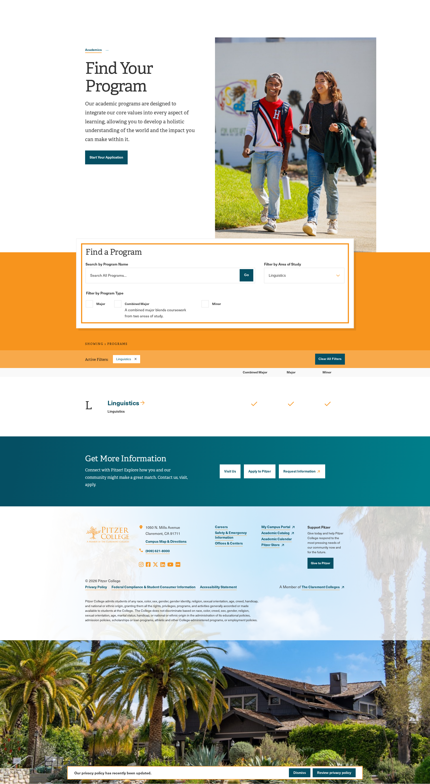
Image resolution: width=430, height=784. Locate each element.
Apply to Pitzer (259, 471)
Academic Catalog (275, 532)
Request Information (299, 471)
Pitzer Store (270, 544)
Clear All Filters (330, 359)
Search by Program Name (107, 263)
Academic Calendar (276, 538)
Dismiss (299, 773)
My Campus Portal (275, 526)
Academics (93, 49)
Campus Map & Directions (166, 541)
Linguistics (123, 359)
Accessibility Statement (218, 586)
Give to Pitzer (320, 563)
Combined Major (137, 303)
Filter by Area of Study (282, 263)
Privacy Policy (96, 586)
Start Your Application (106, 157)
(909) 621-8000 (158, 550)
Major (100, 303)
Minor (216, 303)
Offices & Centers (229, 543)
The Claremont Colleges (321, 586)
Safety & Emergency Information (231, 535)
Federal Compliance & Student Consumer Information (154, 586)
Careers (221, 526)
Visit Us (230, 471)
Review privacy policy (334, 773)
